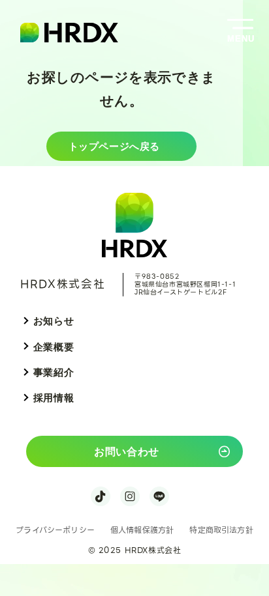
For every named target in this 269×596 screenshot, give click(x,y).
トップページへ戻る (114, 146)
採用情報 (53, 398)
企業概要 (53, 347)
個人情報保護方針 (142, 530)
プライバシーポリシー (55, 530)
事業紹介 (53, 372)
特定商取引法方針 (221, 530)
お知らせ (53, 321)
